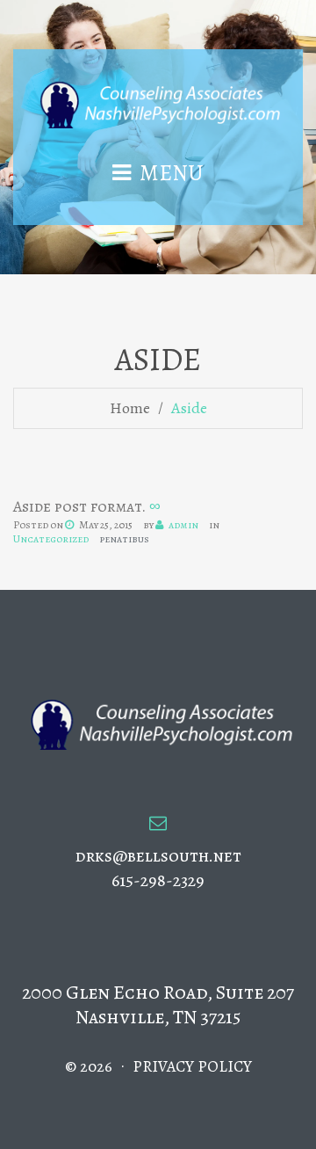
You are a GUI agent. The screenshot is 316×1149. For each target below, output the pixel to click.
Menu (172, 173)
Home (130, 407)
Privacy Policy (192, 1066)
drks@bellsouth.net (158, 856)
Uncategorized (51, 539)
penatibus (124, 539)
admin (183, 525)
